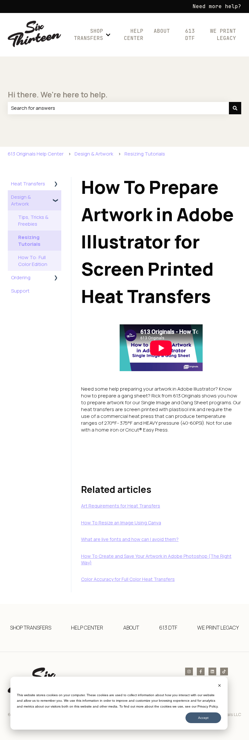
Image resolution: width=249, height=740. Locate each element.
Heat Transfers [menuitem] (28, 183)
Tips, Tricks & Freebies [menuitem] (33, 220)
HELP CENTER (133, 35)
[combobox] (118, 108)
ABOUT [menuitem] (131, 627)
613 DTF (190, 35)
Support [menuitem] (20, 290)
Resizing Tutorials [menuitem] (29, 240)
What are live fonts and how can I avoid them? (130, 539)
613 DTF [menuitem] (168, 627)
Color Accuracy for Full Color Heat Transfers (128, 579)
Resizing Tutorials (144, 153)
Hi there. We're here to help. (58, 94)
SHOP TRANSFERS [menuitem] (30, 627)
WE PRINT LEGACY (223, 35)
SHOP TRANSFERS (88, 35)
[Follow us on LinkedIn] (212, 671)
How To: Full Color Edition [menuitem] (32, 261)
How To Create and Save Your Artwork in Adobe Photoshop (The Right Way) (156, 559)
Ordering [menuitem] (20, 277)
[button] (56, 184)
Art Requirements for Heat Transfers (120, 506)
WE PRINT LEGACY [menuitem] (218, 627)
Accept (203, 718)
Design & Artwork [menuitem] (21, 200)
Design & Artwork (94, 153)
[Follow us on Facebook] (201, 671)
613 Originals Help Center (36, 153)
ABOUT (162, 31)
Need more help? (217, 6)
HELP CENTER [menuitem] (87, 627)
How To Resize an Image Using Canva (121, 523)
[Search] (235, 108)
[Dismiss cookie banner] (219, 686)
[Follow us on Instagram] (189, 671)
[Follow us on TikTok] (224, 671)
